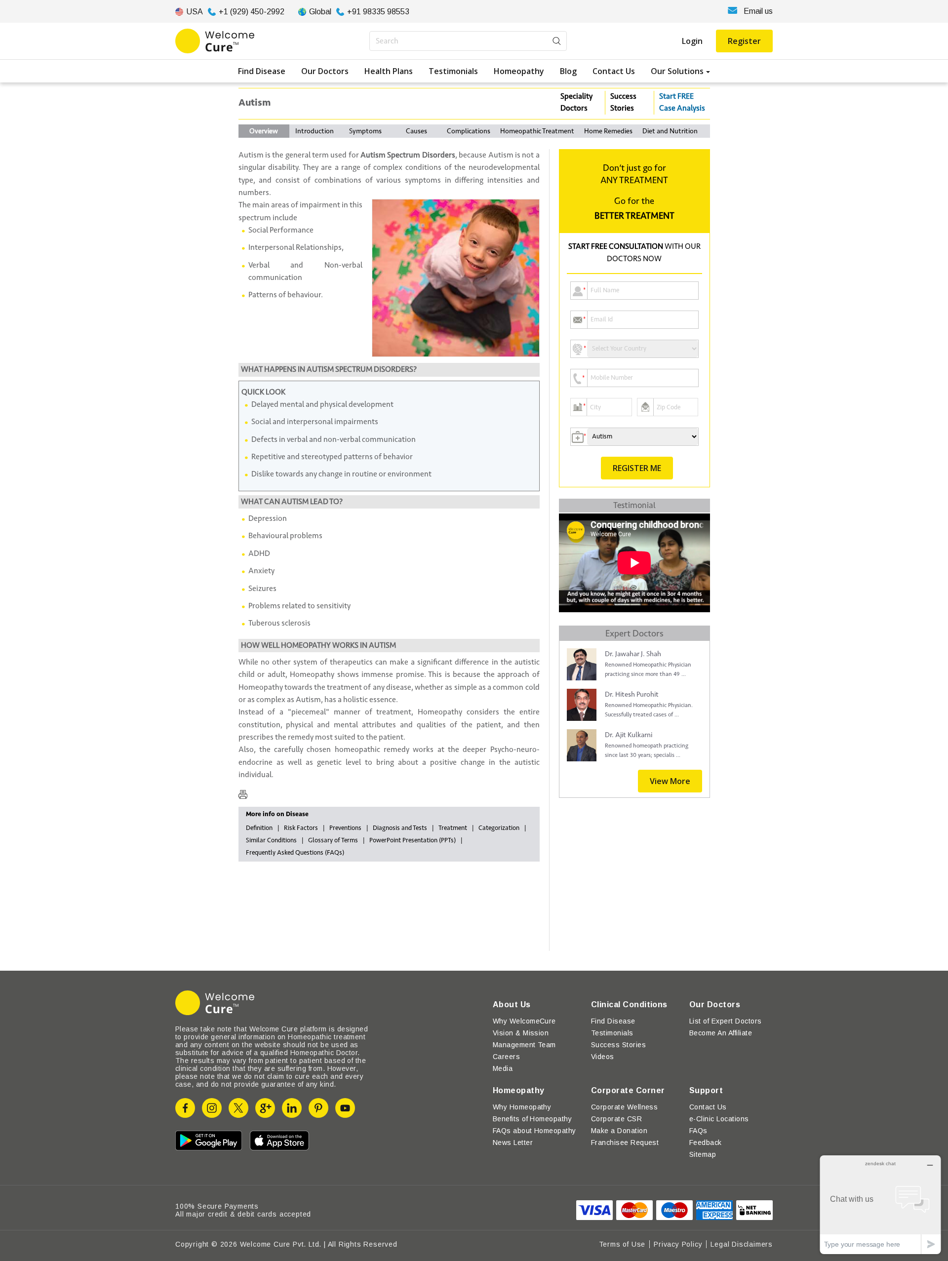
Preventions (345, 828)
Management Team (524, 1045)
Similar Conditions (271, 840)
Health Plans (388, 71)
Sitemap (702, 1154)
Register (744, 41)
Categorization (498, 828)
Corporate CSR (616, 1119)
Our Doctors (325, 71)
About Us (512, 1004)
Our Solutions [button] (677, 71)
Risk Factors (301, 828)
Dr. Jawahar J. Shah (633, 654)
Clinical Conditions (629, 1004)
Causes (416, 131)
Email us (758, 11)
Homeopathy (519, 71)
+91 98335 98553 (378, 11)
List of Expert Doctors (725, 1021)
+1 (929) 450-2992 (251, 11)
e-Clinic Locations (719, 1119)
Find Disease (261, 71)
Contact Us (613, 71)
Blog (568, 71)
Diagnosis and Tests (400, 828)
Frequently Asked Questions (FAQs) (295, 853)
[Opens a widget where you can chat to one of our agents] (880, 1204)
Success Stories (623, 102)
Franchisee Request (625, 1142)
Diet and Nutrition (670, 131)
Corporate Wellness (624, 1107)
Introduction (314, 131)
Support (706, 1090)
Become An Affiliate (720, 1033)
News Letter (513, 1142)
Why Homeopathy (522, 1107)
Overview (263, 131)
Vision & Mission (521, 1033)
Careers (506, 1057)
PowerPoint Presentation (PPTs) (412, 840)
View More (670, 781)
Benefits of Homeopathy (532, 1119)
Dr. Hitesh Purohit (632, 694)
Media (503, 1068)
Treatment (452, 828)
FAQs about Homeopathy (534, 1131)
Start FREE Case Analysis (682, 102)
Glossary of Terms (333, 840)
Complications (468, 131)
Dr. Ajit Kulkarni (628, 735)
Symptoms (365, 131)
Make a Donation (619, 1131)
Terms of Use (622, 1244)
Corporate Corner (628, 1090)
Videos (602, 1057)
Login (692, 41)
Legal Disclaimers (742, 1244)
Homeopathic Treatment (537, 131)
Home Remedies (608, 131)
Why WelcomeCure (524, 1021)
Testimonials (453, 71)
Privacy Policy (678, 1244)
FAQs (698, 1131)
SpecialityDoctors (576, 102)
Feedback (705, 1142)
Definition (259, 828)
